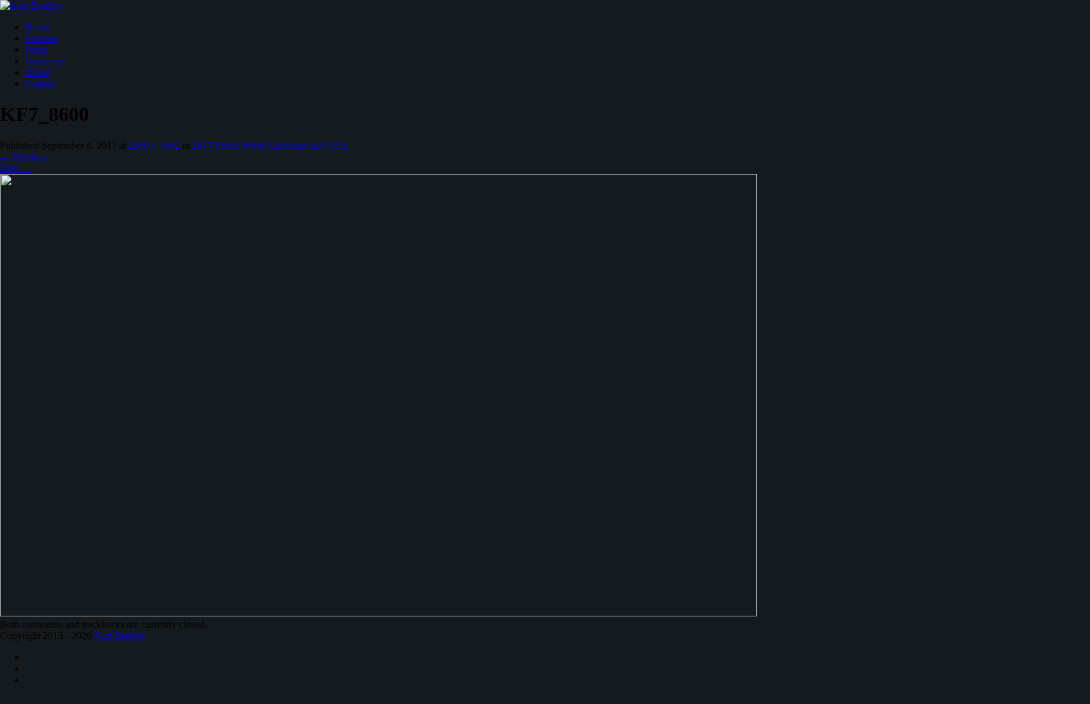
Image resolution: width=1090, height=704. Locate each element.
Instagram (44, 60)
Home (37, 26)
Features (42, 38)
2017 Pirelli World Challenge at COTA (270, 145)
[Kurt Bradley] (31, 5)
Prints (36, 49)
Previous (23, 156)
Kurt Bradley (120, 635)
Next (16, 168)
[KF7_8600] (378, 613)
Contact (40, 83)
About (37, 72)
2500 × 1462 (154, 145)
